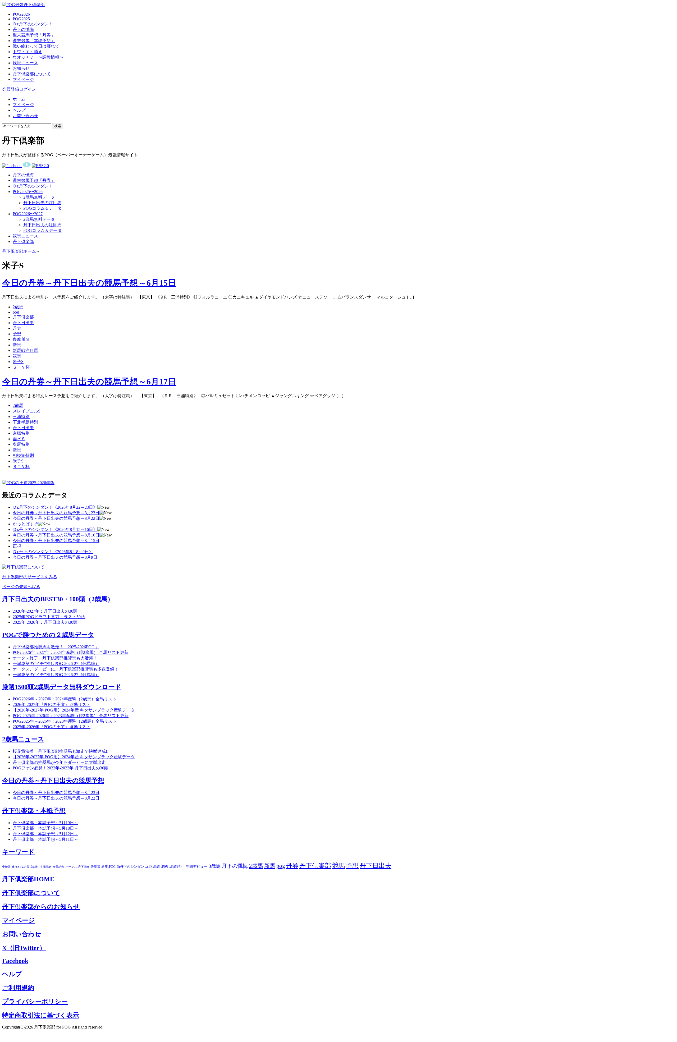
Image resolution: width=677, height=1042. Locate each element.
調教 (164, 867)
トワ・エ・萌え (27, 51)
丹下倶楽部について (32, 74)
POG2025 (21, 19)
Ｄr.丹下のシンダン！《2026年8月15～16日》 (55, 529)
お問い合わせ (25, 115)
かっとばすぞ (25, 524)
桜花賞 (24, 866)
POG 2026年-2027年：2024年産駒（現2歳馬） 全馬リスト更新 (71, 652)
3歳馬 (215, 866)
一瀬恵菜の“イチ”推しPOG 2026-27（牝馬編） (56, 663)
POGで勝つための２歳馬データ (48, 634)
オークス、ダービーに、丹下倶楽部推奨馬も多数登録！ (65, 669)
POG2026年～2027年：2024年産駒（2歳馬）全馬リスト (65, 699)
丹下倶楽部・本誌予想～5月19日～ (45, 822)
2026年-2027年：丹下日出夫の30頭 (45, 611)
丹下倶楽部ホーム (19, 251)
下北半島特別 (25, 422)
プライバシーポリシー (35, 1001)
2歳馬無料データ (39, 197)
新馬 (17, 345)
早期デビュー (196, 867)
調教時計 (177, 867)
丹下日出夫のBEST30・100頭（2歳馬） (58, 599)
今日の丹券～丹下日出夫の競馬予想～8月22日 (56, 518)
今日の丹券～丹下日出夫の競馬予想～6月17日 (89, 381)
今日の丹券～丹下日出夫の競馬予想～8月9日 (55, 557)
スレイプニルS (26, 411)
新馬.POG (108, 867)
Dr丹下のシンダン (130, 867)
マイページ (23, 79)
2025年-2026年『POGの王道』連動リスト (51, 726)
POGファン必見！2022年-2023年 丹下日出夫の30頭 (60, 768)
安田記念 (58, 866)
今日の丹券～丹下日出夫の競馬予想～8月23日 (56, 513)
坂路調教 (152, 867)
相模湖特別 (23, 455)
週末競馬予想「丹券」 (34, 35)
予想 (17, 334)
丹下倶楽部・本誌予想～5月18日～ (45, 828)
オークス (71, 866)
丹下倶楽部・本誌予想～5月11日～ (45, 839)
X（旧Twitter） (24, 947)
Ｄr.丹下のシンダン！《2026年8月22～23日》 (55, 507)
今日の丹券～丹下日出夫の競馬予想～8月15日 (56, 540)
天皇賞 (95, 867)
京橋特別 (21, 433)
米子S (18, 361)
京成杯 (34, 866)
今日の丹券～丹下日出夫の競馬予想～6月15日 (89, 283)
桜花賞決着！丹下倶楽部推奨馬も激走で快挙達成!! (60, 751)
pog (16, 312)
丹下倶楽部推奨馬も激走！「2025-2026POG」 (56, 647)
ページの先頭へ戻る (21, 586)
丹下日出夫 (23, 322)
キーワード (18, 851)
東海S (15, 866)
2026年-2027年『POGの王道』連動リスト (51, 704)
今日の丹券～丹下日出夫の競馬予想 (53, 780)
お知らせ (21, 68)
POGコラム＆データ (42, 208)
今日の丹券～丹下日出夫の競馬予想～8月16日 (56, 535)
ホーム (19, 99)
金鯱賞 (6, 866)
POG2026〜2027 (28, 214)
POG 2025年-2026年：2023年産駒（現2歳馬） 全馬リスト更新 (71, 715)
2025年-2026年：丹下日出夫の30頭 (45, 622)
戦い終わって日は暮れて (36, 46)
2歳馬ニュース (23, 739)
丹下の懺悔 (23, 29)
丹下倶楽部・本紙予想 (34, 810)
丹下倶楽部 (23, 241)
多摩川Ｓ (21, 339)
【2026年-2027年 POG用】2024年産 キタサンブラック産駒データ (74, 710)
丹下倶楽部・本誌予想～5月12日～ (45, 834)
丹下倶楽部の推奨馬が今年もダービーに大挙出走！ (61, 762)
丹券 (17, 328)
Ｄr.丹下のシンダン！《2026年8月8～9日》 (53, 551)
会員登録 (10, 89)
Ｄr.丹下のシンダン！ (33, 24)
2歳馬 (18, 307)
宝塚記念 (46, 866)
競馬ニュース (25, 63)
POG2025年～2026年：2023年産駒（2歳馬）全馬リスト (65, 721)
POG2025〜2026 (28, 191)
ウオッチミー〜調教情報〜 (38, 57)
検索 (57, 126)
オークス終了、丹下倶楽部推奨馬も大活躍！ (55, 658)
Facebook (15, 960)
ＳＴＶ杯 (21, 367)
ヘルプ (19, 110)
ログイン (27, 89)
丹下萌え (84, 866)
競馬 (17, 356)
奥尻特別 (21, 444)
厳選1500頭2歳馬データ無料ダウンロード (61, 686)
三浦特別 (21, 416)
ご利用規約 (18, 987)
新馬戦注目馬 (25, 350)
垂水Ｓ (19, 439)
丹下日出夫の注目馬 (42, 202)
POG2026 (21, 14)
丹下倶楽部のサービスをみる (29, 577)
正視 (17, 546)
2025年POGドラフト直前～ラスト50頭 (49, 616)
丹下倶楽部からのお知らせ (41, 906)
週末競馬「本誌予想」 (34, 40)
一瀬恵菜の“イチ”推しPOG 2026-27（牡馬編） (56, 674)
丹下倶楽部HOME (28, 879)
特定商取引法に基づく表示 (40, 1015)
